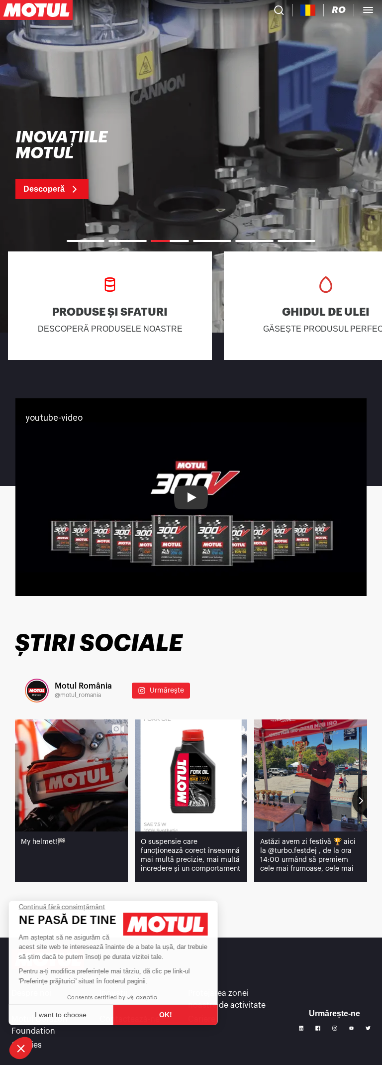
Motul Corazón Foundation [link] (39, 1025)
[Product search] (279, 10)
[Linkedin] (301, 1028)
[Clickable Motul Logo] (36, 10)
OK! (166, 1015)
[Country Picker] (308, 10)
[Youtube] (351, 1028)
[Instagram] (334, 1028)
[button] (21, 1048)
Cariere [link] (201, 1019)
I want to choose (62, 1015)
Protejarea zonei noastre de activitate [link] (227, 999)
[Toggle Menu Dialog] (368, 10)
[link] (77, 164)
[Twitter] (368, 1028)
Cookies (26, 1045)
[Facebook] (317, 1028)
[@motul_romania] (37, 691)
